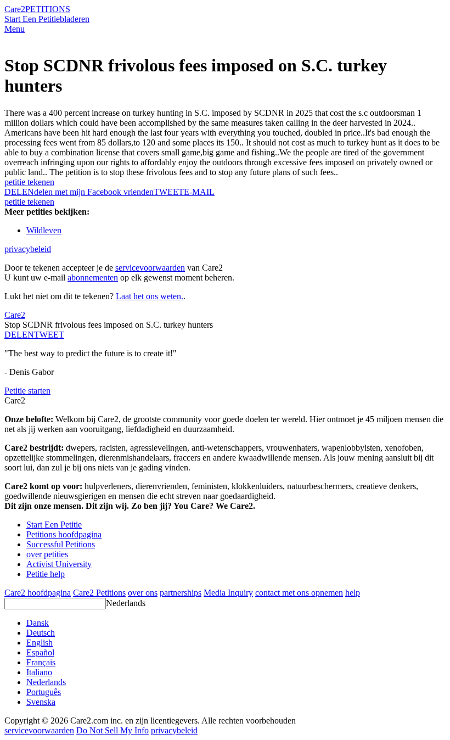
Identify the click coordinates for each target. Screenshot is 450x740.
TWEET (169, 192)
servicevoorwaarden (150, 267)
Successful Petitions (60, 544)
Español (40, 652)
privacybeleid (27, 249)
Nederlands (125, 603)
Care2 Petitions (99, 592)
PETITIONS (47, 9)
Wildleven (43, 230)
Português (43, 692)
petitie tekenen (29, 182)
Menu (14, 28)
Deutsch (40, 632)
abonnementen (93, 277)
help (352, 592)
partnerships (180, 592)
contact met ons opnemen (299, 592)
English (39, 642)
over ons (143, 592)
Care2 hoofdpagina (37, 592)
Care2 (14, 9)
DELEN (19, 334)
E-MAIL (199, 192)
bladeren (74, 19)
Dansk (37, 622)
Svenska (40, 702)
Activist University (59, 564)
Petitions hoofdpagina (64, 534)
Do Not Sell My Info (112, 730)
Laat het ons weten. (149, 296)
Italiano (39, 672)
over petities (47, 554)
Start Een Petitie (32, 19)
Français (40, 662)
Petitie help (45, 574)
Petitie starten (27, 390)
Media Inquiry (228, 592)
